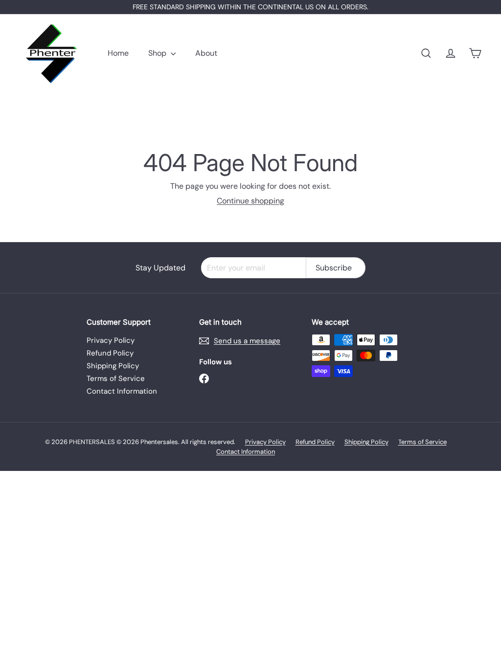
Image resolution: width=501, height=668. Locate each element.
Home (118, 53)
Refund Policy (110, 353)
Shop (158, 53)
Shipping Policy (113, 366)
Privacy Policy (111, 340)
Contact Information (122, 391)
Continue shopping (250, 201)
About (206, 53)
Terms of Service (116, 378)
